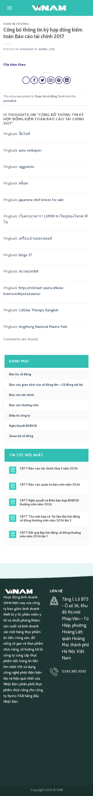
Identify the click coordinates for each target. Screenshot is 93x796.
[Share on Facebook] (34, 80)
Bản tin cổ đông (20, 374)
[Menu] (9, 7)
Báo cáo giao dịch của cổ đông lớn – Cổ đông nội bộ (46, 385)
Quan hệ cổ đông (16, 23)
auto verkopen (30, 150)
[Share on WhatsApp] (26, 80)
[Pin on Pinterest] (59, 80)
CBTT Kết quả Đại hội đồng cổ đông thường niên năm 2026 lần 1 (50, 534)
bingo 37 (25, 255)
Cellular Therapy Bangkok (38, 310)
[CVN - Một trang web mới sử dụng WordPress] (49, 8)
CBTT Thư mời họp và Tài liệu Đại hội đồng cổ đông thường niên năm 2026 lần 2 (50, 518)
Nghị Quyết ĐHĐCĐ (23, 426)
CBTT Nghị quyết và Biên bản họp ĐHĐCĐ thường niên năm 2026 (49, 502)
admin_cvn (46, 49)
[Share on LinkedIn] (67, 80)
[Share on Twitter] (42, 80)
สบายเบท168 (28, 271)
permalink (9, 101)
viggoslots (26, 167)
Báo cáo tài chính (21, 395)
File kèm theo (14, 64)
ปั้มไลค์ (24, 134)
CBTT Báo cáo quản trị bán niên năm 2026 (50, 484)
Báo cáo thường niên (24, 405)
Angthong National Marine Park (43, 326)
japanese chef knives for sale (41, 200)
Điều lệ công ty (19, 415)
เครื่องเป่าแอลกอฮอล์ (35, 238)
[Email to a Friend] (50, 80)
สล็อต (23, 183)
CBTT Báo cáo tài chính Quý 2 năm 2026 (49, 468)
